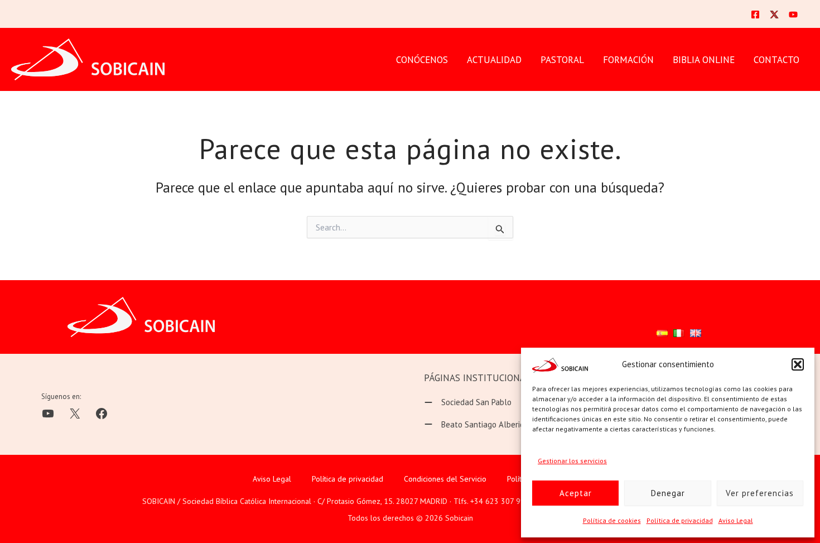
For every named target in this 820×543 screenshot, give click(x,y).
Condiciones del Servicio (445, 479)
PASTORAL (562, 60)
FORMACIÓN (628, 60)
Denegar (668, 493)
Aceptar (575, 493)
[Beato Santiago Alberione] (478, 424)
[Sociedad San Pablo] (468, 402)
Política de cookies (612, 520)
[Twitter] (774, 14)
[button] (797, 364)
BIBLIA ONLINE (704, 60)
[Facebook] (755, 14)
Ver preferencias (760, 493)
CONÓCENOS (422, 60)
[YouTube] (793, 14)
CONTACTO (776, 60)
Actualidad (494, 60)
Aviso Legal (735, 520)
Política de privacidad (680, 520)
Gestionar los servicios (572, 460)
